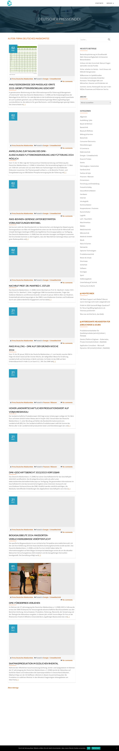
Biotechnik (83, 138)
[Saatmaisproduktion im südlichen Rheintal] (42, 640)
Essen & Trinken (85, 159)
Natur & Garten (85, 244)
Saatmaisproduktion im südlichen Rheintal (33, 663)
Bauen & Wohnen (86, 124)
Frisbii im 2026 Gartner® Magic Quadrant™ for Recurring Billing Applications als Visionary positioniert (95, 308)
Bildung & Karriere (86, 134)
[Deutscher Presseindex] (10, 3)
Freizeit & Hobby (86, 187)
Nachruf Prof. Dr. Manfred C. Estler (29, 285)
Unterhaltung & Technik (88, 282)
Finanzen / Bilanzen (50, 402)
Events (82, 163)
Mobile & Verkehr (86, 237)
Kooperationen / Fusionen (89, 208)
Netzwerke (83, 247)
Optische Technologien (88, 251)
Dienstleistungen (86, 145)
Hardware (83, 194)
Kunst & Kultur (85, 212)
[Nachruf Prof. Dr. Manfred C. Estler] (42, 262)
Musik (82, 240)
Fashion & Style (85, 173)
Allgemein (83, 117)
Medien (82, 226)
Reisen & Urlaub (85, 258)
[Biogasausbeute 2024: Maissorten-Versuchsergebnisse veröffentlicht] (42, 512)
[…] (24, 104)
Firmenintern (84, 180)
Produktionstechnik (87, 254)
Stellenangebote (85, 279)
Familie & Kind (85, 170)
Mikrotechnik (84, 233)
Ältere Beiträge (13, 688)
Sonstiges (83, 272)
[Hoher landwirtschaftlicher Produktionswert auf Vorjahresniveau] (42, 384)
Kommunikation (85, 205)
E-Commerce (84, 148)
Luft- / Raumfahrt (86, 219)
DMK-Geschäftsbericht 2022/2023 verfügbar (34, 472)
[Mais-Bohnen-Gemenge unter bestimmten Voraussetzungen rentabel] (42, 195)
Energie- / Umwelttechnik (52, 79)
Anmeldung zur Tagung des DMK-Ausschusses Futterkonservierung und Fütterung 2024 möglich (41, 155)
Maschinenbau (85, 222)
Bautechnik (84, 127)
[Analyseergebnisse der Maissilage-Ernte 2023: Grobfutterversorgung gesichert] (23, 60)
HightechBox (88, 293)
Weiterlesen (95, 748)
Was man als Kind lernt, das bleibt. (92, 314)
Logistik (82, 215)
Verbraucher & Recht (87, 286)
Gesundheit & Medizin (88, 191)
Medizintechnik (85, 230)
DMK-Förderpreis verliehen (24, 603)
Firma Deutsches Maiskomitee (22, 79)
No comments (67, 81)
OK (89, 748)
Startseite (99, 3)
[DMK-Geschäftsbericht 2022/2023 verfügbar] (42, 449)
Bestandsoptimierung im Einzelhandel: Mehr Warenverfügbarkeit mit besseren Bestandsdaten (94, 57)
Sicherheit (83, 265)
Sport (82, 275)
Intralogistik (84, 201)
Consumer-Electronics (88, 141)
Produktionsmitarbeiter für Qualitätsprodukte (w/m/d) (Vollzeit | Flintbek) (93, 333)
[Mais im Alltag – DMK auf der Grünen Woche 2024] (42, 322)
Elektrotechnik (85, 152)
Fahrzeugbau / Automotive (89, 166)
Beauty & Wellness (86, 131)
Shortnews (84, 261)
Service (109, 3)
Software (83, 268)
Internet (83, 198)
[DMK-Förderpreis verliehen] (30, 579)
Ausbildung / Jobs (86, 120)
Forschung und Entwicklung (89, 184)
